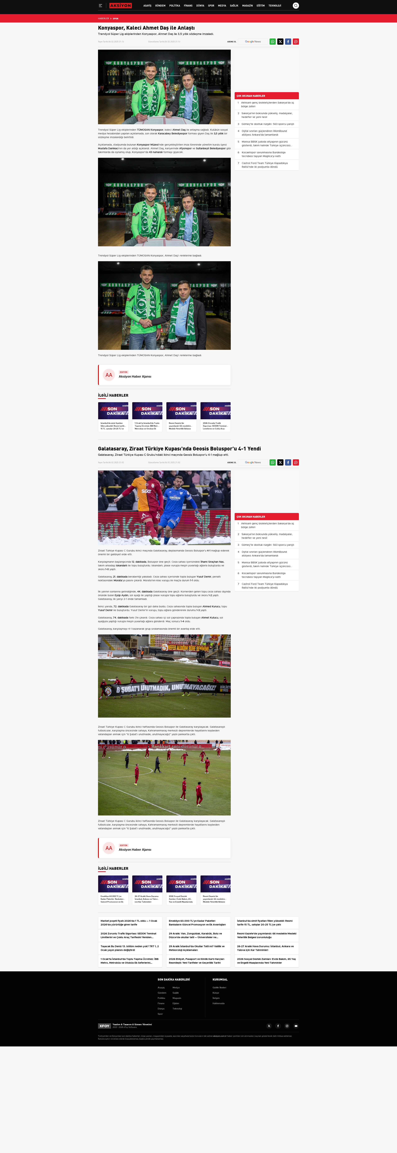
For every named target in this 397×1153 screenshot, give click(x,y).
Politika (174, 5)
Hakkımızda (219, 1003)
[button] (100, 6)
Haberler (103, 18)
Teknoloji (275, 5)
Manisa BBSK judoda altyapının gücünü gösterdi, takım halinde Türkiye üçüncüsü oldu (266, 145)
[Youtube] (296, 1026)
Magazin (247, 5)
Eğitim (261, 5)
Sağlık (234, 5)
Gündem (160, 5)
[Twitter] (269, 1026)
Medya (222, 5)
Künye (216, 992)
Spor (211, 5)
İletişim (216, 998)
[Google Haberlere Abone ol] (253, 41)
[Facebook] (278, 1026)
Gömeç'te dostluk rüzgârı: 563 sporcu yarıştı (268, 124)
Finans (188, 5)
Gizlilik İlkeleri (219, 987)
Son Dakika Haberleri (174, 979)
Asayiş (147, 5)
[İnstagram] (287, 1026)
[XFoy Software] (104, 1025)
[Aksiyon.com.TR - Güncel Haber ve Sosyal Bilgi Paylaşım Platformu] (120, 5)
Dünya (200, 5)
